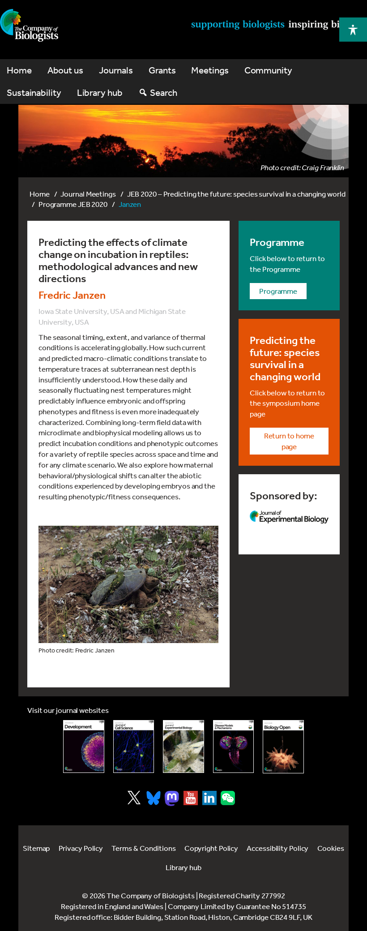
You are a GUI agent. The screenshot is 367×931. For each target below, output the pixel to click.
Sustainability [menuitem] (34, 92)
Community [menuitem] (268, 70)
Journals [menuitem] (116, 70)
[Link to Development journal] (83, 746)
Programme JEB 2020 (72, 204)
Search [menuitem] (163, 92)
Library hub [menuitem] (100, 92)
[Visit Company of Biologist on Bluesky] (153, 798)
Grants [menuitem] (162, 70)
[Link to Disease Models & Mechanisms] (233, 746)
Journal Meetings (87, 193)
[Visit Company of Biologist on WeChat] (228, 802)
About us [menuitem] (65, 70)
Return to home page (289, 441)
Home (40, 193)
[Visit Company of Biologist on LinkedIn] (209, 798)
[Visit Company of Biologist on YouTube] (191, 798)
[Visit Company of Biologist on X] (134, 797)
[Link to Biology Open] (283, 746)
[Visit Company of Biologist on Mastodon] (172, 798)
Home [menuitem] (19, 70)
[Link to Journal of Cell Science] (133, 746)
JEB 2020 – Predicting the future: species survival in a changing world (236, 193)
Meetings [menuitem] (209, 70)
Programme (278, 291)
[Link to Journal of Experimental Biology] (183, 746)
